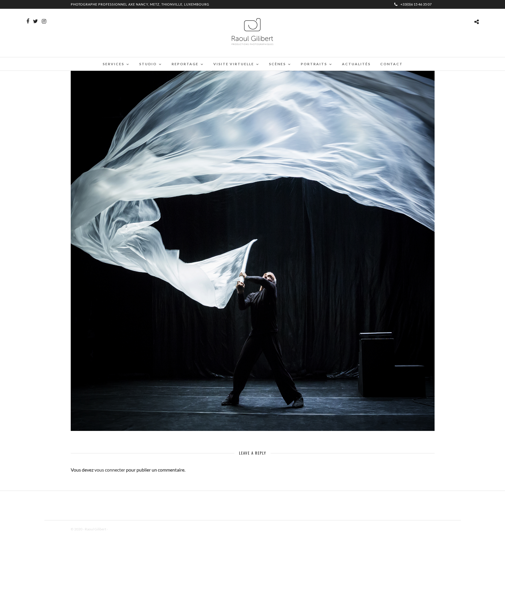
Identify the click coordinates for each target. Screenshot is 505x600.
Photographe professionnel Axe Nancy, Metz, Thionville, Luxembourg (140, 4)
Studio (148, 64)
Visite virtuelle (233, 64)
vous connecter (109, 469)
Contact (391, 64)
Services (113, 64)
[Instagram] (44, 21)
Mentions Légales (121, 529)
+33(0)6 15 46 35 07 (416, 4)
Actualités (356, 64)
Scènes (277, 64)
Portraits (314, 64)
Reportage (185, 64)
